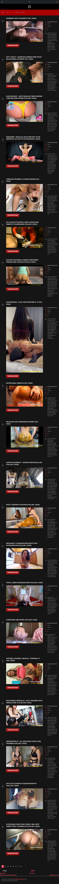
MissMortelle (50, 777)
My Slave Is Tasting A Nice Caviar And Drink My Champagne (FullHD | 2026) (22, 223)
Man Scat (52, 246)
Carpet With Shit (51, 569)
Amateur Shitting (51, 764)
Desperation (50, 776)
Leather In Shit (51, 637)
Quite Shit (52, 813)
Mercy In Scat (50, 37)
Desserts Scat (50, 405)
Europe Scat (50, 49)
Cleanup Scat (53, 488)
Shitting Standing (51, 720)
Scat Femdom (53, 676)
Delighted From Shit (52, 293)
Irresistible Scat (51, 759)
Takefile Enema (51, 279)
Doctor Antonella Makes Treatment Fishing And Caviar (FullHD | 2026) (22, 261)
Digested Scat (50, 483)
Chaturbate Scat (51, 335)
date (13, 12)
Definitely (49, 33)
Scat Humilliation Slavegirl (50, 442)
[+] (3, 19)
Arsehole (49, 397)
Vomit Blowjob (53, 34)
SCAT (48, 64)
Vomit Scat (53, 79)
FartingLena (50, 338)
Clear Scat (49, 87)
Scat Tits (52, 123)
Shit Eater (49, 841)
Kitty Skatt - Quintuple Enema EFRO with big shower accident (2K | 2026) (24, 58)
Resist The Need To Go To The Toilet (52, 287)
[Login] (57, 2)
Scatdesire (50, 850)
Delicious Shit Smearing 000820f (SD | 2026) (22, 423)
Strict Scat (49, 528)
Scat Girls (54, 75)
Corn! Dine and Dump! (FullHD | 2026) (21, 620)
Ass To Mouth (50, 165)
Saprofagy (52, 158)
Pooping (52, 535)
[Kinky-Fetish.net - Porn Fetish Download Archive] (29, 7)
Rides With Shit (51, 85)
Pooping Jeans (51, 774)
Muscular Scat (50, 652)
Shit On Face (50, 801)
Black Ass (49, 284)
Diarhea (49, 440)
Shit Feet (49, 479)
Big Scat (49, 206)
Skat (48, 123)
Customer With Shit (52, 411)
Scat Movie (50, 810)
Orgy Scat (49, 489)
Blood (55, 113)
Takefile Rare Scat (51, 204)
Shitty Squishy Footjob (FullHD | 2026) (23, 504)
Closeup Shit (50, 717)
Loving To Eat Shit (51, 438)
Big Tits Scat (50, 765)
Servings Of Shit (51, 164)
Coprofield (50, 682)
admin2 (49, 66)
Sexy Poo (52, 447)
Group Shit (50, 519)
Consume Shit (50, 762)
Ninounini (49, 173)
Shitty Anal (54, 729)
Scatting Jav (50, 537)
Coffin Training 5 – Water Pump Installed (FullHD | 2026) (24, 463)
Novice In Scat (51, 45)
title (24, 12)
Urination (55, 239)
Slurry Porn (50, 646)
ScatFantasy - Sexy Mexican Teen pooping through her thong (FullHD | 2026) (24, 97)
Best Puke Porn (51, 168)
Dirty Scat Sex (50, 155)
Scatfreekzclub (51, 43)
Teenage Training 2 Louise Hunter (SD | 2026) (23, 180)
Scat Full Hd (53, 249)
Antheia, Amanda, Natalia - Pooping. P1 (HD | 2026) (23, 659)
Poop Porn (52, 691)
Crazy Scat (50, 575)
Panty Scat (50, 414)
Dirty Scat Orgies (51, 453)
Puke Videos (50, 804)
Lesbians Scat (50, 162)
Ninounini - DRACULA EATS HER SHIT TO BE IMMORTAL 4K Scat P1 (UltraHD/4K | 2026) (23, 138)
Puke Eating (50, 203)
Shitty (48, 326)
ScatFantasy (50, 130)
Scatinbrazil (50, 73)
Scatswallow (50, 563)
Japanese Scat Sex (52, 114)
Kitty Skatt (54, 90)
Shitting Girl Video (52, 678)
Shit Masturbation (51, 412)
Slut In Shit (54, 649)
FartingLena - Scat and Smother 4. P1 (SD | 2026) (24, 303)
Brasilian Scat (53, 403)
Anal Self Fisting (51, 758)
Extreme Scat (53, 288)
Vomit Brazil (53, 129)
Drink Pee (54, 206)
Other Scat (54, 40)
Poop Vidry (53, 167)
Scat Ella (52, 732)
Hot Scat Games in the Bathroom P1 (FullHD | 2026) (21, 784)
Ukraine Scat (50, 450)
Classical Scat (50, 171)
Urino (52, 770)
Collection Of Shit (51, 36)
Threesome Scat (51, 209)
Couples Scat (53, 197)
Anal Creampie (51, 773)
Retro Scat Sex (51, 170)
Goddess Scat (53, 82)
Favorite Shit (50, 113)
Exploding (53, 409)
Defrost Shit (50, 76)
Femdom (49, 296)
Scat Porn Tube (53, 120)
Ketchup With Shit (52, 276)
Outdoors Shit (53, 771)
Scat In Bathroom (51, 278)
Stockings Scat (51, 848)
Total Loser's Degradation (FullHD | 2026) (24, 582)
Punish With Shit (51, 84)
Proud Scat (50, 761)
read (20, 12)
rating (16, 12)
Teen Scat (49, 239)
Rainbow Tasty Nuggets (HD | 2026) (21, 18)
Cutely (53, 525)
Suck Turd (49, 81)
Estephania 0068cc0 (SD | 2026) (19, 383)
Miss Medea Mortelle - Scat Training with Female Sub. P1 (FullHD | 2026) (24, 701)
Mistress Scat (53, 529)
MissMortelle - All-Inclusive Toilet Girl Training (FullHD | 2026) (23, 742)
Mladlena (49, 75)
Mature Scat (50, 294)
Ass (51, 643)
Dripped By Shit (51, 803)
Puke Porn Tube (51, 857)
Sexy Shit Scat (51, 693)
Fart (55, 801)
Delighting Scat (51, 726)
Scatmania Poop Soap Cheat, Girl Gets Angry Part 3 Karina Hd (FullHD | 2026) (23, 825)
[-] (3, 21)
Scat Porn (52, 694)
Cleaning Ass (53, 282)
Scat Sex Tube (50, 531)
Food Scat (49, 240)
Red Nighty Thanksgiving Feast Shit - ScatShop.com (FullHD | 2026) (22, 544)
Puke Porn (50, 456)
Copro (51, 291)
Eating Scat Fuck (51, 634)
